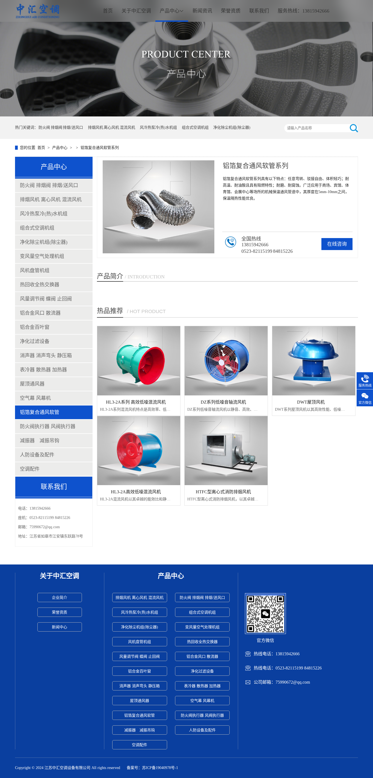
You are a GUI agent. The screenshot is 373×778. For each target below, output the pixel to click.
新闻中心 (59, 627)
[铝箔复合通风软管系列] (186, 58)
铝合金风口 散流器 (40, 313)
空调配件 (30, 469)
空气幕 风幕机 (35, 398)
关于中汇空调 (136, 11)
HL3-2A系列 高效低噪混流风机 (136, 402)
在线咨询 (337, 244)
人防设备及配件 (37, 455)
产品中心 (169, 11)
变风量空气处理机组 (42, 256)
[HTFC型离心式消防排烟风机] (226, 450)
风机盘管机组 (34, 270)
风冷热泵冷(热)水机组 (158, 127)
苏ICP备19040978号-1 (160, 768)
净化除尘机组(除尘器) (231, 127)
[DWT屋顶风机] (313, 360)
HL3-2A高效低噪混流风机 (136, 491)
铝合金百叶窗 (34, 327)
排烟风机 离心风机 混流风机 (111, 127)
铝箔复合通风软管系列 (100, 148)
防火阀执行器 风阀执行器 (47, 426)
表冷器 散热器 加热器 (43, 370)
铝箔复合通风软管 (39, 412)
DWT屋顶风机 (311, 402)
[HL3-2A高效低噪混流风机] (138, 450)
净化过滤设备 (34, 341)
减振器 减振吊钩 (39, 440)
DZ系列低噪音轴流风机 (223, 402)
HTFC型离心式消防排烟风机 (223, 491)
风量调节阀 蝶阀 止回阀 (46, 299)
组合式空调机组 (195, 127)
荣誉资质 (231, 11)
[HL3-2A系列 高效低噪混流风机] (138, 360)
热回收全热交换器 (39, 284)
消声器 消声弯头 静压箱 (46, 355)
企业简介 (59, 598)
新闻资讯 (202, 11)
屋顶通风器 (32, 384)
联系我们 (259, 11)
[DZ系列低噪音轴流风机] (226, 360)
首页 (108, 11)
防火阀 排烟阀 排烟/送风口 (61, 127)
